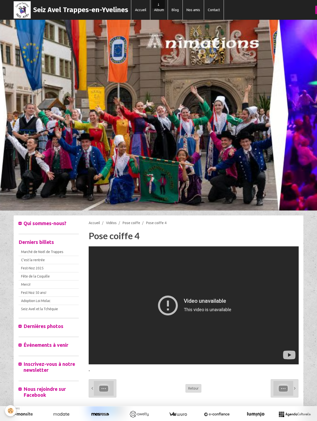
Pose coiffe (131, 223)
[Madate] (61, 414)
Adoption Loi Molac (36, 301)
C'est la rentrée (33, 260)
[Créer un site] (22, 414)
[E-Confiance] (216, 414)
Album (159, 10)
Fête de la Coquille (35, 276)
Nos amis (193, 10)
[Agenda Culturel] (294, 414)
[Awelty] (139, 414)
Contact (214, 10)
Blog (175, 10)
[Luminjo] (255, 414)
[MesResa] (100, 414)
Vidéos (111, 223)
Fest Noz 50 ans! (33, 293)
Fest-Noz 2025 (32, 268)
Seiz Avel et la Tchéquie (39, 309)
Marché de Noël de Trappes (42, 252)
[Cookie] (10, 410)
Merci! (25, 284)
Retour (193, 388)
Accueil (140, 10)
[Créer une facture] (177, 414)
